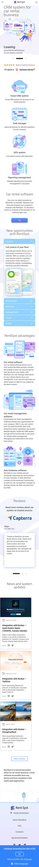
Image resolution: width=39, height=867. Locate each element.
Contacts (19, 832)
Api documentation (19, 838)
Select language (21, 864)
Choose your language (21, 813)
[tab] (13, 58)
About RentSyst (19, 820)
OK (19, 854)
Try (19, 220)
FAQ (19, 826)
